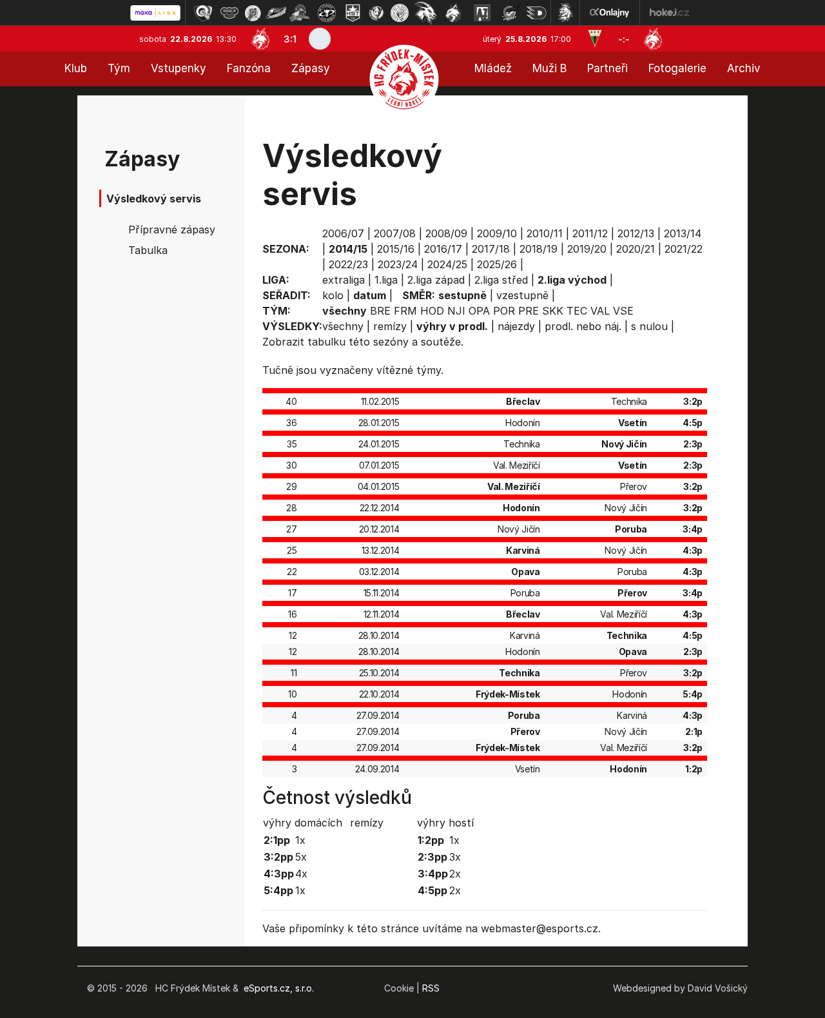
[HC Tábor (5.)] (300, 13)
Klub (75, 68)
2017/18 (491, 248)
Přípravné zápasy (171, 229)
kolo (333, 295)
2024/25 (447, 264)
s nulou (649, 326)
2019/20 (587, 248)
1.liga (386, 279)
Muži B (549, 68)
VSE (623, 310)
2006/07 (343, 233)
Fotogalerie (677, 68)
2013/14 (682, 233)
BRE (380, 310)
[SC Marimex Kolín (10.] (425, 13)
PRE (528, 310)
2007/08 (395, 233)
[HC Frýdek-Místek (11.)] (454, 13)
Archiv (744, 68)
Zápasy (310, 68)
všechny (343, 326)
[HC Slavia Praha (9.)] (399, 13)
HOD (432, 310)
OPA (479, 310)
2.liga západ (436, 279)
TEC (577, 310)
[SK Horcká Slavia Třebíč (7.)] (353, 13)
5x (301, 856)
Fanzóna (249, 68)
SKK (552, 310)
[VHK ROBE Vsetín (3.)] (252, 13)
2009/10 (497, 233)
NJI (456, 310)
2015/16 (395, 248)
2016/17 (443, 248)
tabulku (326, 341)
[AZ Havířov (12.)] (482, 13)
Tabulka (148, 250)
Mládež (493, 68)
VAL (600, 310)
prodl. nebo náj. (583, 326)
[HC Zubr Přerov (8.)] (376, 13)
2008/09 (446, 233)
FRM (405, 310)
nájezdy (516, 326)
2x (455, 873)
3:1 (290, 39)
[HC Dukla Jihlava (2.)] (229, 13)
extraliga (343, 279)
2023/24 (398, 264)
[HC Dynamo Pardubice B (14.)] (536, 13)
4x (301, 873)
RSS (431, 988)
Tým (119, 68)
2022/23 (348, 264)
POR (504, 310)
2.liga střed (501, 279)
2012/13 (635, 233)
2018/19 (538, 248)
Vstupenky (178, 68)
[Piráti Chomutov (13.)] (510, 13)
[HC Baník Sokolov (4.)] (275, 13)
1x (300, 840)
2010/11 (545, 233)
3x (455, 856)
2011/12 (590, 233)
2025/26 (497, 264)
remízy (390, 326)
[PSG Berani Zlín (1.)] (203, 13)
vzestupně (522, 295)
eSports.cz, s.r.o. (279, 988)
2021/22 (684, 248)
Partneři (607, 68)
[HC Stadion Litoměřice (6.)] (327, 13)
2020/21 (635, 248)
